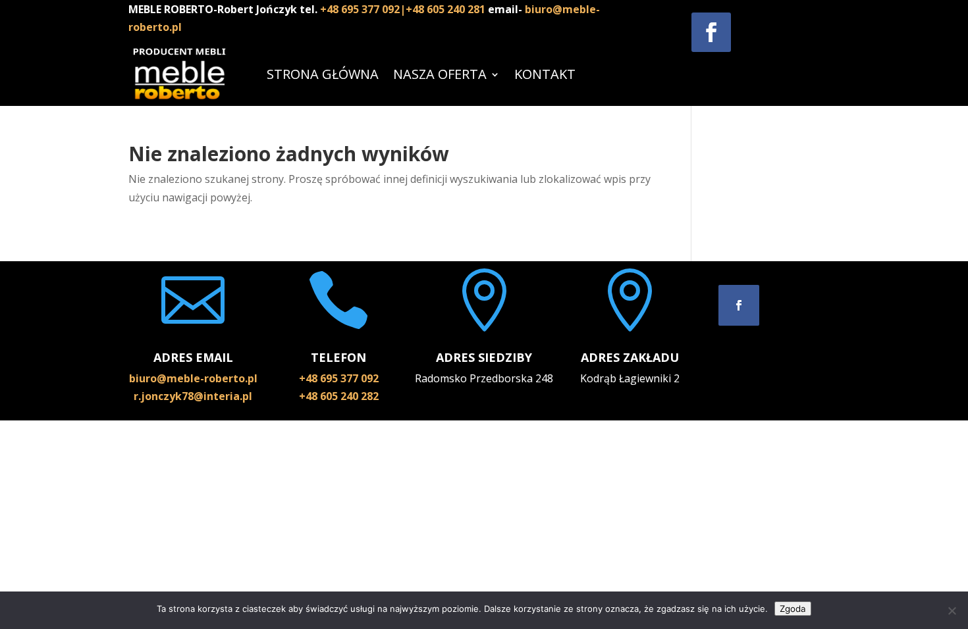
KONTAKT (545, 74)
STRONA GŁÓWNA (323, 74)
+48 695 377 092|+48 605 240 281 (404, 9)
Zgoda (793, 608)
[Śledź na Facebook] (711, 32)
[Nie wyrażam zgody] (951, 610)
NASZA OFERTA (440, 74)
